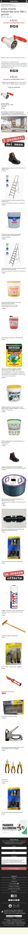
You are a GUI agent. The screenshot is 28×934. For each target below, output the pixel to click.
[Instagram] (15, 896)
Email (14, 851)
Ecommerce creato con (14, 925)
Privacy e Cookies (14, 886)
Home (14, 878)
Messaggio (14, 856)
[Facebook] (12, 896)
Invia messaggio (14, 868)
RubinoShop (14, 1)
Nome (14, 846)
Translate (19, 917)
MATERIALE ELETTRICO (6, 4)
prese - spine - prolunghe (18, 83)
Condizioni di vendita (14, 888)
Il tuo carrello (13, 883)
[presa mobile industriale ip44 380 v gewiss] (14, 43)
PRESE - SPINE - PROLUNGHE (8, 6)
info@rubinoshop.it (21, 923)
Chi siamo (14, 891)
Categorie (14, 881)
